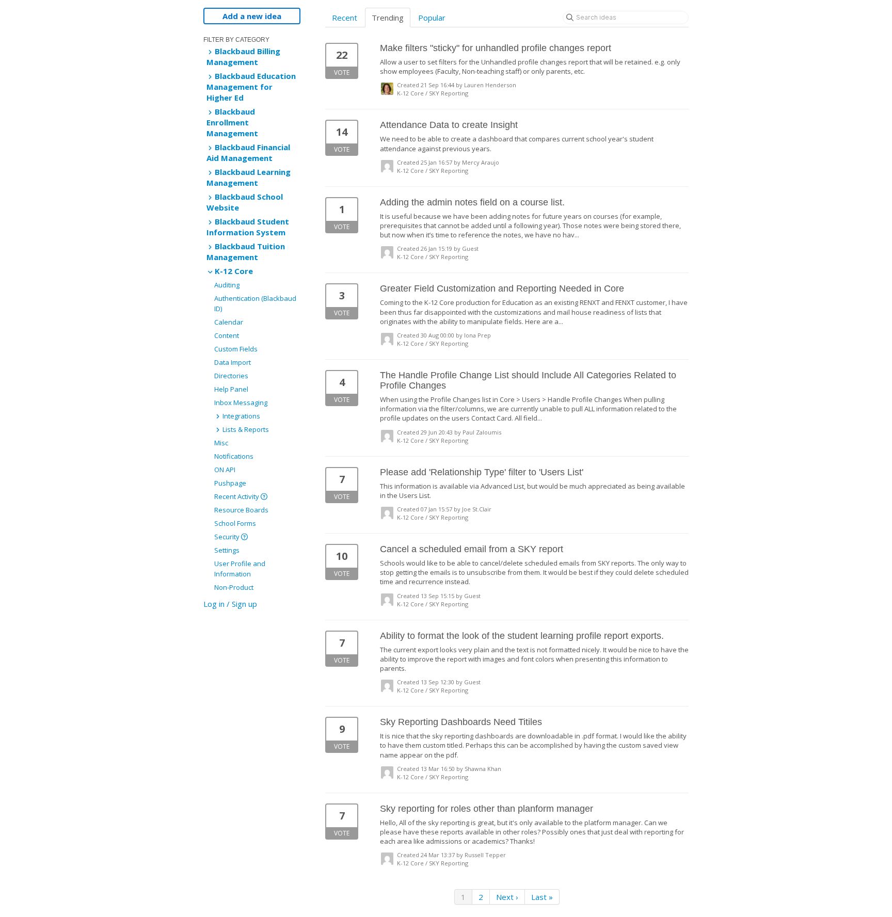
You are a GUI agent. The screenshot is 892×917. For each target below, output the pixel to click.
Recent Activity (237, 496)
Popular (431, 17)
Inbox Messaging (240, 402)
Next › (507, 897)
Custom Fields (236, 348)
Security (227, 536)
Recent (344, 17)
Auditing (227, 284)
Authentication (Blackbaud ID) (255, 303)
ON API (224, 469)
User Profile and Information (239, 568)
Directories (231, 375)
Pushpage (230, 483)
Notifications (233, 456)
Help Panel (231, 389)
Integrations (240, 416)
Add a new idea (251, 16)
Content (226, 335)
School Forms (235, 523)
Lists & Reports (245, 429)
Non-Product (233, 587)
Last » (542, 897)
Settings (227, 550)
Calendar (228, 322)
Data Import (232, 362)
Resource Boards (241, 509)
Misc (221, 442)
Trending (388, 17)
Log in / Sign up (230, 604)
